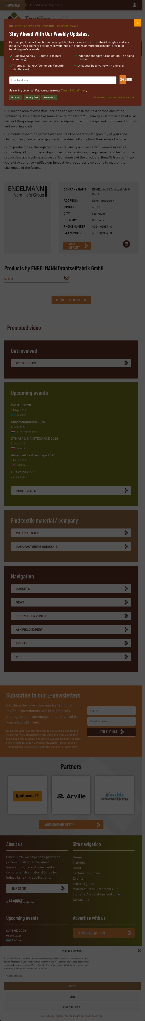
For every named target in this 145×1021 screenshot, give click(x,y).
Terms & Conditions (73, 90)
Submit (124, 79)
